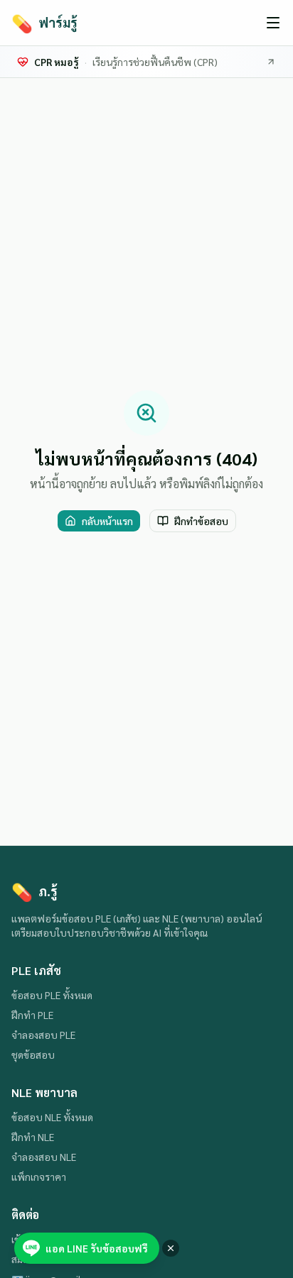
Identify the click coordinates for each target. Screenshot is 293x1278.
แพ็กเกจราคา (38, 1176)
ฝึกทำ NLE (32, 1136)
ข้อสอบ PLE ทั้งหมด (51, 994)
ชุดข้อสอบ (33, 1054)
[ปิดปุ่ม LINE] (170, 1248)
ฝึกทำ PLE (32, 1014)
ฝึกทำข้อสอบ (201, 520)
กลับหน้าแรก (107, 520)
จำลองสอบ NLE (43, 1156)
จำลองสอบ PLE (43, 1034)
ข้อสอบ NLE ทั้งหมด (52, 1117)
